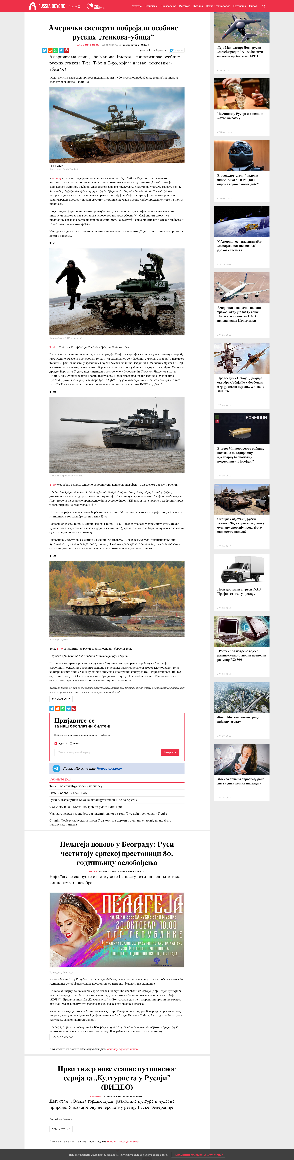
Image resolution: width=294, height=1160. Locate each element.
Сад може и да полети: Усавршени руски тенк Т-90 (85, 806)
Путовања (239, 6)
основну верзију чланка (122, 1049)
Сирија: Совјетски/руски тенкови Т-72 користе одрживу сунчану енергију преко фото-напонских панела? (111, 822)
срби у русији (61, 1129)
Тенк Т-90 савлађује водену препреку (75, 786)
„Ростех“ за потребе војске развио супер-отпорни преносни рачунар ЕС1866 (241, 656)
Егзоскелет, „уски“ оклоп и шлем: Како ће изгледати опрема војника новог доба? (238, 180)
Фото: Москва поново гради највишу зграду (238, 720)
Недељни (62, 743)
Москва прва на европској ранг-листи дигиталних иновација (241, 781)
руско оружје (61, 699)
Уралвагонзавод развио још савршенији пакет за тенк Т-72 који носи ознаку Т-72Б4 (108, 813)
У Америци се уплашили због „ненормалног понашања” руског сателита (239, 246)
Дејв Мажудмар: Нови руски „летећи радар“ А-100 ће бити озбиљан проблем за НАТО (240, 52)
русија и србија (62, 1036)
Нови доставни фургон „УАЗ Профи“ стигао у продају (239, 592)
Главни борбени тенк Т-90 (68, 793)
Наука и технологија (218, 6)
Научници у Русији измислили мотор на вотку (240, 116)
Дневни (76, 743)
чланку (57, 178)
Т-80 (52, 484)
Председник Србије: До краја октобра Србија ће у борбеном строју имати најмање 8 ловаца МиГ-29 (240, 385)
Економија (151, 6)
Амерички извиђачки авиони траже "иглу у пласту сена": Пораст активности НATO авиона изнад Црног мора (239, 314)
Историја (184, 6)
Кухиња (198, 6)
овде (136, 1154)
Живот (253, 6)
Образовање (168, 6)
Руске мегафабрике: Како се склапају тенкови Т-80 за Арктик (93, 800)
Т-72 (52, 347)
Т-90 (60, 648)
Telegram (178, 50)
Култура (137, 6)
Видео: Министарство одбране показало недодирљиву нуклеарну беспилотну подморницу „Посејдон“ (240, 455)
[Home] (32, 6)
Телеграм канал (109, 768)
